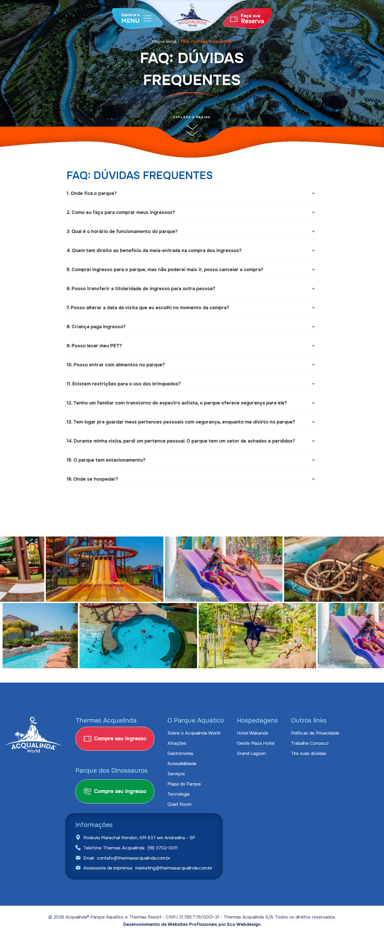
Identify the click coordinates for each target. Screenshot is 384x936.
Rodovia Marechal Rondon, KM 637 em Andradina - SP (139, 837)
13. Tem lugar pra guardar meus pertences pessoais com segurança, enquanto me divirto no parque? (181, 422)
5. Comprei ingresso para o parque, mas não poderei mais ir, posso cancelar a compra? (165, 269)
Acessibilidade (181, 763)
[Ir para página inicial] (33, 735)
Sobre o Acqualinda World (193, 733)
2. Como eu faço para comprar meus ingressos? (121, 212)
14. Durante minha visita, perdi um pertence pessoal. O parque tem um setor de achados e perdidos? (181, 441)
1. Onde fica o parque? (92, 193)
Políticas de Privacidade (315, 733)
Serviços (176, 774)
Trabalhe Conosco (310, 743)
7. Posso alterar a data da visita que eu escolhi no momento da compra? (148, 308)
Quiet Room (179, 804)
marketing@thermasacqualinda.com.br (173, 868)
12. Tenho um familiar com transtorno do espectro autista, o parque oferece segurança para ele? (177, 403)
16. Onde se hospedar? (92, 479)
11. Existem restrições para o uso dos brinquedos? (124, 384)
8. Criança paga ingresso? (96, 327)
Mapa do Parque (184, 784)
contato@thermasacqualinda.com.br (133, 858)
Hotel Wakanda (252, 733)
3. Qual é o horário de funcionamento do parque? (122, 231)
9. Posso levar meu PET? (94, 346)
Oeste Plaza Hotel (255, 743)
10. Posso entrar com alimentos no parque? (116, 365)
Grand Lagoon (251, 753)
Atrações (176, 743)
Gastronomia (180, 753)
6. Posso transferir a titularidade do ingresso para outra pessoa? (141, 288)
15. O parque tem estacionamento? (106, 460)
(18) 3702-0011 (163, 848)
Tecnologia (178, 794)
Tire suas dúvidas (308, 753)
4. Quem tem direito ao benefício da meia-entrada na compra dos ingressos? (154, 250)
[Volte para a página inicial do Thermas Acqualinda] (193, 17)
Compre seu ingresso (120, 738)
